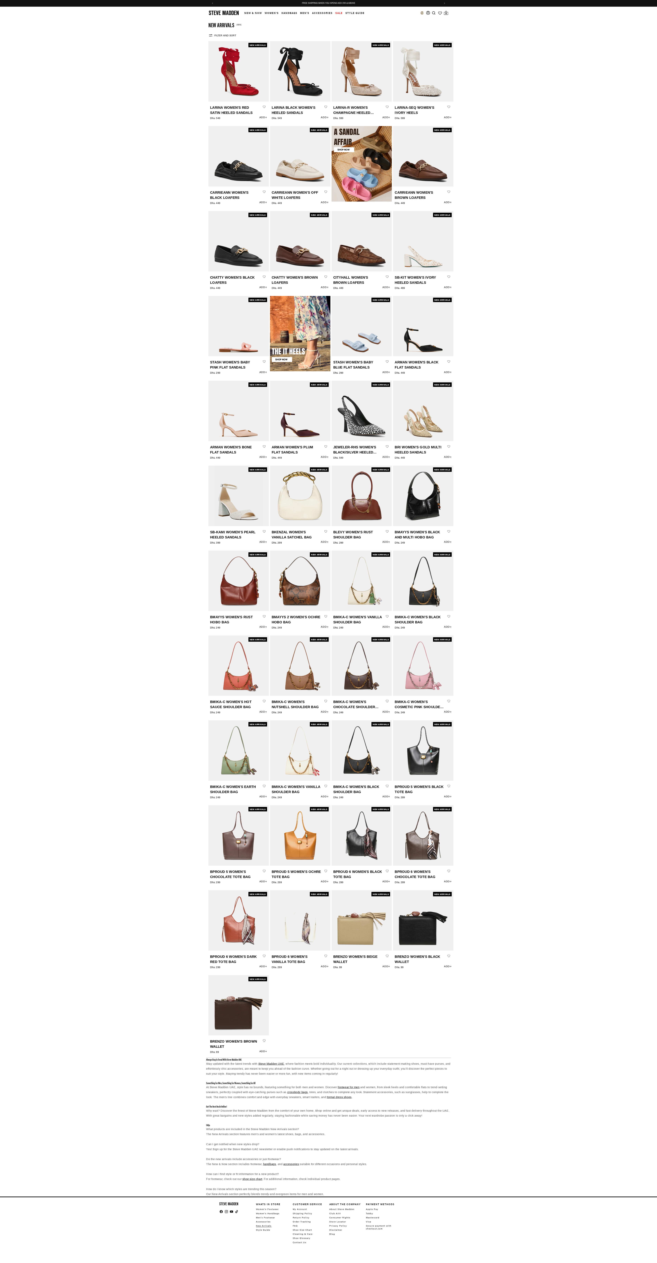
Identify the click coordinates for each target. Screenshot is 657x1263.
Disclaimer (335, 1229)
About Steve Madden (342, 1209)
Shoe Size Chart (302, 1229)
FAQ (295, 1225)
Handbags (289, 13)
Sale (339, 13)
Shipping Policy (302, 1213)
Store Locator (337, 1221)
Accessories (322, 13)
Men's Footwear (265, 1217)
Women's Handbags (268, 1213)
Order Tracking (302, 1221)
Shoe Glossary (301, 1238)
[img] (434, 13)
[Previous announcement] (212, 3)
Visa (368, 1221)
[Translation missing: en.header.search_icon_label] (434, 13)
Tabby (369, 1213)
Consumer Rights (339, 1217)
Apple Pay (372, 1209)
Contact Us (299, 1242)
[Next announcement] (444, 3)
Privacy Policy (338, 1225)
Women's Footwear (267, 1209)
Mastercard (372, 1217)
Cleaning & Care (303, 1233)
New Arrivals (264, 1225)
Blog (332, 1233)
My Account (300, 1209)
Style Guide (263, 1229)
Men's (304, 13)
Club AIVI (335, 1213)
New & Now (253, 13)
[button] (252, 13)
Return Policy (301, 1217)
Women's (272, 13)
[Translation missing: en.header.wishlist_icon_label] (440, 13)
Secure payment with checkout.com (378, 1227)
